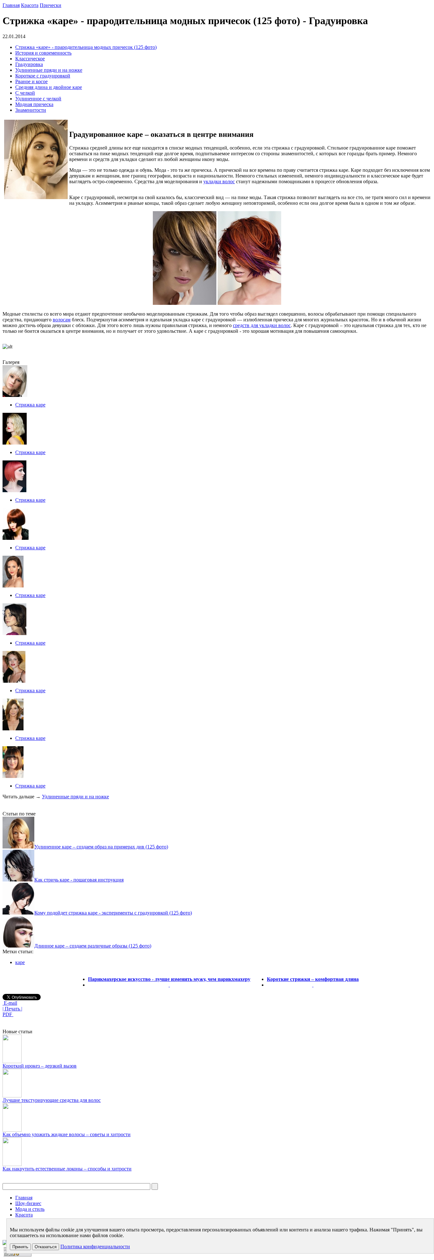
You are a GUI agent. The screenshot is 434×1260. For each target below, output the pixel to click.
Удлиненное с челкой (38, 98)
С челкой (25, 93)
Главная (11, 5)
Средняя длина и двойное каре (48, 87)
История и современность (43, 53)
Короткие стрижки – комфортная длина (313, 979)
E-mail (10, 1003)
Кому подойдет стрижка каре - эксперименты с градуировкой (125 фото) (113, 912)
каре (20, 962)
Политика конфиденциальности (95, 1246)
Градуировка (29, 64)
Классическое (30, 58)
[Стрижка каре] (15, 395)
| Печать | (12, 1008)
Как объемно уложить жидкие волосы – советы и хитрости (67, 1134)
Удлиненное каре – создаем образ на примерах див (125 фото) (101, 846)
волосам (62, 319)
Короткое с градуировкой (42, 75)
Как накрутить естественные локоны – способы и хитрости (67, 1168)
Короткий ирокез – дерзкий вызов (40, 1066)
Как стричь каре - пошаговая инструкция (79, 879)
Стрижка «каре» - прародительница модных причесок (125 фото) (86, 47)
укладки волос (219, 181)
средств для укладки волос (262, 325)
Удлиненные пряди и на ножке (48, 70)
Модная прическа (34, 104)
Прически (50, 5)
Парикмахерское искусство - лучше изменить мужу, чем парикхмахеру (169, 979)
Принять (20, 1246)
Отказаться (46, 1246)
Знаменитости (30, 110)
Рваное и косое (31, 81)
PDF (8, 1014)
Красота (29, 5)
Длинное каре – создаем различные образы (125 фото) (92, 945)
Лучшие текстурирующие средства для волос (52, 1100)
